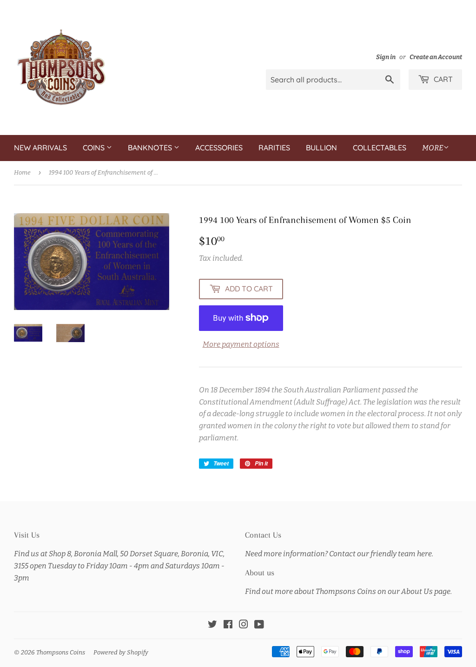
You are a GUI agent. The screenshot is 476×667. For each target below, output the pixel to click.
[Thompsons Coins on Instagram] (243, 625)
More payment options (241, 344)
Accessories (219, 147)
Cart (442, 79)
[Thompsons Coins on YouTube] (259, 625)
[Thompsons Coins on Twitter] (212, 625)
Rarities (274, 147)
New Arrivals (40, 147)
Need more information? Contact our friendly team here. (339, 553)
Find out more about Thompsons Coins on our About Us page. (348, 591)
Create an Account (436, 57)
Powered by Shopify (120, 652)
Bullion (321, 147)
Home (22, 172)
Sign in (386, 57)
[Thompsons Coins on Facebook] (228, 625)
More (432, 147)
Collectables (379, 147)
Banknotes (151, 147)
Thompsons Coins (60, 652)
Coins (94, 147)
